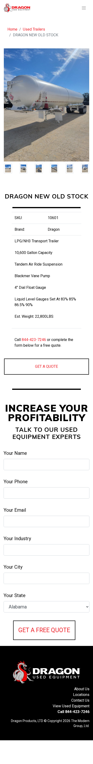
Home (12, 29)
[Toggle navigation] (83, 8)
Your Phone (16, 481)
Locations (81, 694)
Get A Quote (46, 366)
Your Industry (17, 538)
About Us (81, 689)
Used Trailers (34, 29)
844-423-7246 (34, 339)
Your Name (15, 453)
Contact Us (80, 700)
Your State (15, 595)
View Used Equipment (71, 706)
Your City (13, 567)
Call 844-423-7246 (73, 711)
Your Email (15, 510)
